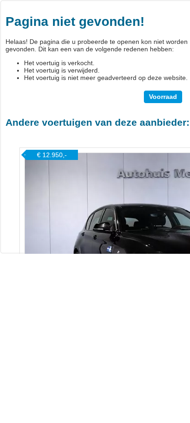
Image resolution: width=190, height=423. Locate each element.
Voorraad (163, 96)
